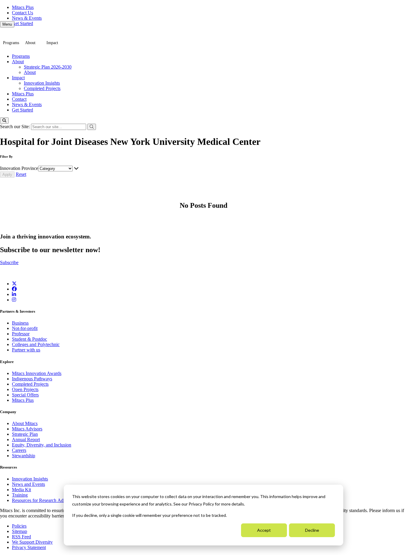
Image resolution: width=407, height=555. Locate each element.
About (30, 43)
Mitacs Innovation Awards (36, 373)
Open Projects (25, 389)
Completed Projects (42, 88)
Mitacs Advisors (27, 428)
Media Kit (21, 489)
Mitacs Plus (23, 7)
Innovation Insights (42, 83)
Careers (19, 450)
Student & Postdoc (29, 339)
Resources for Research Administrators (49, 500)
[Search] (4, 120)
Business (20, 322)
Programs (11, 43)
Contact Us (22, 12)
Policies (19, 525)
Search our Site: (15, 126)
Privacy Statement (29, 547)
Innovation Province (19, 168)
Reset (21, 174)
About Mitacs (25, 423)
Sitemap (19, 531)
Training (20, 494)
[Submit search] (91, 127)
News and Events (28, 484)
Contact (19, 99)
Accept (264, 530)
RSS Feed (21, 536)
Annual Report (26, 439)
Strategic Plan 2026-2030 (48, 66)
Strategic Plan (25, 434)
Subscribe (9, 262)
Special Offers (25, 394)
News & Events (27, 18)
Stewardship (23, 455)
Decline (312, 530)
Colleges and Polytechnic (36, 344)
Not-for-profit (25, 328)
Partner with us (26, 349)
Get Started (22, 23)
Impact (52, 43)
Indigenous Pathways (32, 378)
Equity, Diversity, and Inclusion (41, 444)
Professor (20, 333)
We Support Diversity (32, 542)
